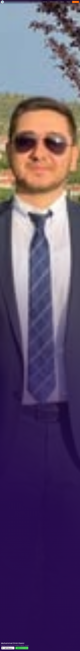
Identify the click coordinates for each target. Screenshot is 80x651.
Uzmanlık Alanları (54, 2)
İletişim (68, 2)
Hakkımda (45, 2)
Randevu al (75, 2)
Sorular (62, 2)
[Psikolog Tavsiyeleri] (2, 2)
